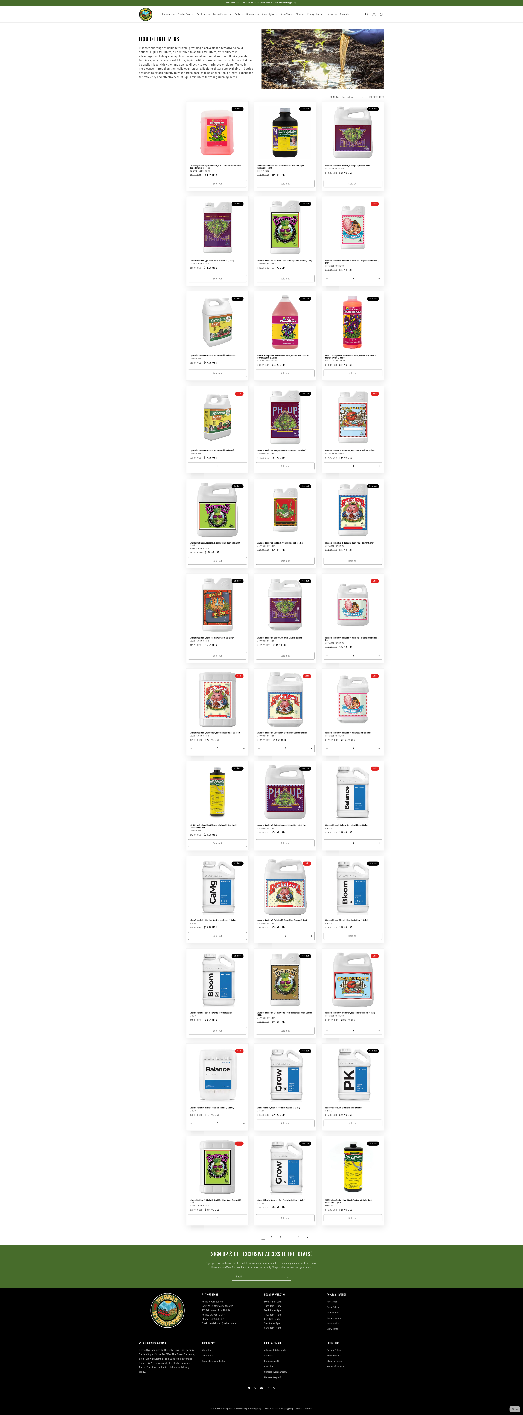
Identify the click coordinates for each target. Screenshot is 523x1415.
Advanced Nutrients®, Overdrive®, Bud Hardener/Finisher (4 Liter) (350, 1013)
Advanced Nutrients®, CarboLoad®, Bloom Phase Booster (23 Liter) (215, 733)
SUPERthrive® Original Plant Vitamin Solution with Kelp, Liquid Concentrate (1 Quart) (348, 1201)
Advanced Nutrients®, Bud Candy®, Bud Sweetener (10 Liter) (348, 733)
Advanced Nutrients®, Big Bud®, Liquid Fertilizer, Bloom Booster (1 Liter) (284, 260)
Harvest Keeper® (272, 1377)
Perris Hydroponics (224, 1409)
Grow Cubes (333, 1307)
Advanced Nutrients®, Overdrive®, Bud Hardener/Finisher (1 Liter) (350, 450)
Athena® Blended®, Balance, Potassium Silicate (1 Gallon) (347, 825)
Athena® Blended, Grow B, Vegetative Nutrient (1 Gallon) (278, 1108)
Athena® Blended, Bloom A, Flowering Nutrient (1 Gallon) (211, 1013)
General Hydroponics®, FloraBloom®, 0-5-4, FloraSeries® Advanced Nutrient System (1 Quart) (350, 356)
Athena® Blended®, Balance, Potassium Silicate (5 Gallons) (212, 1108)
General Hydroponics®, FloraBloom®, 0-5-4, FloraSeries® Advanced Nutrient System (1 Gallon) (283, 356)
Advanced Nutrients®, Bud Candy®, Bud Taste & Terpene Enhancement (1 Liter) (352, 261)
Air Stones (332, 1301)
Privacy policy (255, 1409)
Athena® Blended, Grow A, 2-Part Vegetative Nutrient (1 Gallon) (281, 1200)
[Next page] (307, 1237)
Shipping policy (287, 1409)
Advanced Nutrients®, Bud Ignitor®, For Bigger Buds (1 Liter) (280, 543)
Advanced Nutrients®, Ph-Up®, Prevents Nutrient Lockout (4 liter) (281, 825)
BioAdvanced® (271, 1361)
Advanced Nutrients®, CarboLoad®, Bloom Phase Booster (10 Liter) (282, 733)
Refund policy (241, 1409)
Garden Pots (333, 1312)
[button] (166, 14)
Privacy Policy (334, 1350)
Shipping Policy (334, 1361)
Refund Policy (333, 1355)
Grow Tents (332, 1329)
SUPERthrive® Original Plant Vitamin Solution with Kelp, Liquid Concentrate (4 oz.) (280, 167)
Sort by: (334, 97)
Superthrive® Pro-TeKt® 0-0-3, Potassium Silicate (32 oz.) (212, 450)
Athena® (268, 1355)
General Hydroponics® (275, 1372)
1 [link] (263, 1237)
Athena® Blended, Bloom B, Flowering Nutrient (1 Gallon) (346, 920)
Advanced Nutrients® (275, 1350)
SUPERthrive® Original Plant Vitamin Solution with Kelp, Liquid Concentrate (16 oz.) (213, 826)
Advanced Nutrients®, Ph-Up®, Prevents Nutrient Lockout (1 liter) (281, 450)
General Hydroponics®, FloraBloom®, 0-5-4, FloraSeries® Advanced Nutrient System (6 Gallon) (215, 167)
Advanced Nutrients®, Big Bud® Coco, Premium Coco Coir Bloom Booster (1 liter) (284, 1014)
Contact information (304, 1409)
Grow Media (333, 1323)
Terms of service (271, 1409)
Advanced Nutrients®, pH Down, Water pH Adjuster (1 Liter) (212, 260)
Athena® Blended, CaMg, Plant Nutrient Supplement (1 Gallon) (213, 920)
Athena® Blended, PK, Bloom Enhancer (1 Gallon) (343, 1108)
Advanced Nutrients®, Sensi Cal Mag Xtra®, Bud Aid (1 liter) (212, 638)
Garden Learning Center (213, 1361)
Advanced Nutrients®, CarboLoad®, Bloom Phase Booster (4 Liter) (282, 920)
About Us (206, 1350)
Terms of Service (335, 1366)
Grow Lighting (334, 1318)
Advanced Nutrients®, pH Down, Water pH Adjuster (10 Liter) (280, 638)
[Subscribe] (287, 1277)
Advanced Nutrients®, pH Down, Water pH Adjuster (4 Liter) (347, 166)
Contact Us (207, 1355)
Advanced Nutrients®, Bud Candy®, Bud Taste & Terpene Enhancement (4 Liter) (352, 639)
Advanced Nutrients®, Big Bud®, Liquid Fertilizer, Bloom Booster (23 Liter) (215, 1201)
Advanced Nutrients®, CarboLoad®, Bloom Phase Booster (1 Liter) (349, 543)
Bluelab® (268, 1366)
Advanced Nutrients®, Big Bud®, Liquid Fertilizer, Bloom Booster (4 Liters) (215, 544)
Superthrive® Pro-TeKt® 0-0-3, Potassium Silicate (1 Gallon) (212, 355)
